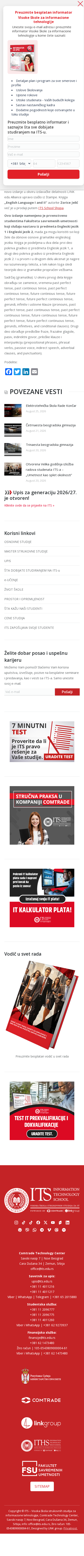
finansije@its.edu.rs (42, 1338)
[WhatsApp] (79, 638)
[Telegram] (42, 1230)
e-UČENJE (11, 580)
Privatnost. (71, 1528)
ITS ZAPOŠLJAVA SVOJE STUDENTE (29, 628)
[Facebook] (38, 1222)
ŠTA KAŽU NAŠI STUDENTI (23, 608)
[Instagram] (16, 1222)
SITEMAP (42, 1486)
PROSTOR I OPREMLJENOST (24, 599)
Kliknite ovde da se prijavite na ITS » (29, 505)
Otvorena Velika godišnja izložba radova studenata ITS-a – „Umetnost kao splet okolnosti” (49, 469)
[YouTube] (53, 1222)
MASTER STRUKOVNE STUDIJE (26, 551)
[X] (45, 1222)
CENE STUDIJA (14, 618)
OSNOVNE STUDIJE (17, 542)
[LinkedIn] (67, 1222)
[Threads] (56, 1230)
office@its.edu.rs (42, 1269)
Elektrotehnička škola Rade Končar (51, 405)
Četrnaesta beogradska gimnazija (51, 425)
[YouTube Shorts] (60, 1222)
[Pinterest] (20, 1230)
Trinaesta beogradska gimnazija (49, 444)
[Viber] (79, 628)
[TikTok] (23, 1222)
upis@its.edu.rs (42, 1281)
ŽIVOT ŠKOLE (13, 589)
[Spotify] (64, 1230)
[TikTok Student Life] (31, 1222)
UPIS (7, 561)
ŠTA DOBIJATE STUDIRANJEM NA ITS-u (32, 570)
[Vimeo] (49, 1230)
